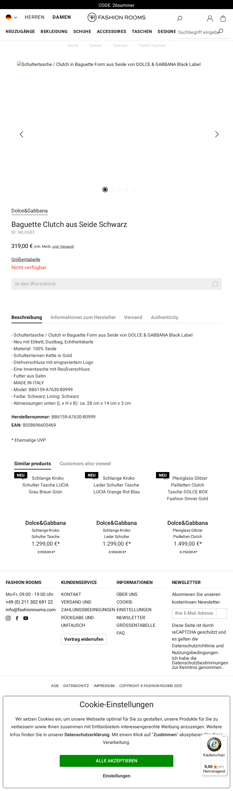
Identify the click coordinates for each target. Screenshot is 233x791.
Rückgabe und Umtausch (77, 621)
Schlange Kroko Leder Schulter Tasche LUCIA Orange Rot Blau (116, 533)
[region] (116, 134)
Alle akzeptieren (116, 760)
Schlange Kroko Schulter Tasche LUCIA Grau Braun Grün (45, 533)
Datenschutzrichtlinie (193, 645)
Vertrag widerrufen (83, 639)
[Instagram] (9, 618)
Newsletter (130, 617)
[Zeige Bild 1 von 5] (105, 189)
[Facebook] (18, 618)
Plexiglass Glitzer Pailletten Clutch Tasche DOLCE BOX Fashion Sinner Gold (187, 533)
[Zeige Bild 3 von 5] (119, 189)
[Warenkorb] (223, 18)
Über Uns (127, 594)
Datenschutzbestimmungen (200, 662)
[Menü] (223, 737)
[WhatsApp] (35, 618)
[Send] (221, 613)
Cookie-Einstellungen (133, 606)
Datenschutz (76, 685)
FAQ (120, 633)
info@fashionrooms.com (31, 609)
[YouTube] (27, 618)
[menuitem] (9, 17)
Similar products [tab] (32, 463)
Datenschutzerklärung (87, 734)
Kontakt (71, 594)
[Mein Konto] (210, 18)
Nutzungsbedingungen (195, 652)
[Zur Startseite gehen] (116, 17)
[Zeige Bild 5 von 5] (133, 189)
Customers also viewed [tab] (85, 463)
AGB (55, 685)
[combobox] (203, 32)
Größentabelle (135, 625)
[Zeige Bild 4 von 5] (126, 189)
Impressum (104, 685)
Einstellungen (116, 776)
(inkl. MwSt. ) (54, 246)
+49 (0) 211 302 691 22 (29, 602)
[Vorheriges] (21, 134)
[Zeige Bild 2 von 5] (112, 189)
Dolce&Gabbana (29, 211)
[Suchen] (179, 18)
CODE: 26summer (116, 5)
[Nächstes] (217, 134)
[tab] (26, 317)
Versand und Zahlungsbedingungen (86, 606)
